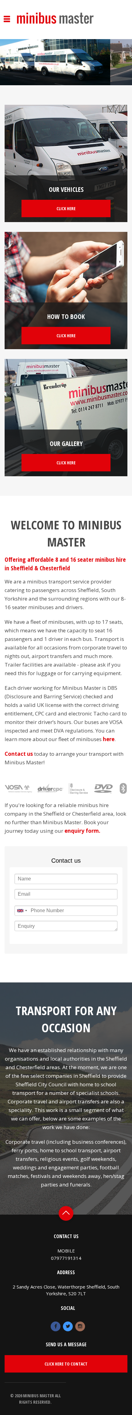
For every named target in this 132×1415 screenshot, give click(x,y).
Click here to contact (66, 1364)
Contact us (19, 753)
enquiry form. (82, 830)
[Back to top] (66, 1213)
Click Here (66, 208)
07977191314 (66, 1258)
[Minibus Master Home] (55, 11)
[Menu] (7, 7)
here (109, 739)
